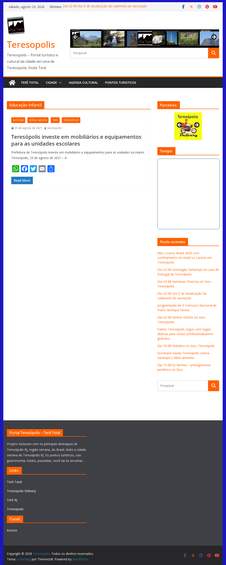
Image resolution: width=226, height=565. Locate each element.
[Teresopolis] (12, 82)
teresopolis (71, 120)
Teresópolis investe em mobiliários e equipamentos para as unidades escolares (76, 140)
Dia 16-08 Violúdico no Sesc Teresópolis (186, 346)
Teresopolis (31, 44)
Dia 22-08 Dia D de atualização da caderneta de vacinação (105, 7)
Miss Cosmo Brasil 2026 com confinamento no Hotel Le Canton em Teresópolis (184, 257)
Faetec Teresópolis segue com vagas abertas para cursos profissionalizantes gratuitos (185, 334)
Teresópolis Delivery (21, 491)
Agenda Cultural (83, 82)
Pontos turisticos (120, 82)
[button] (59, 83)
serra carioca (38, 120)
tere (55, 120)
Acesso (12, 530)
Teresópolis (15, 509)
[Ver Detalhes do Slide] (144, 38)
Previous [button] (75, 36)
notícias (18, 120)
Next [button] (213, 37)
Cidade (51, 82)
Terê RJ (12, 500)
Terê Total (30, 82)
